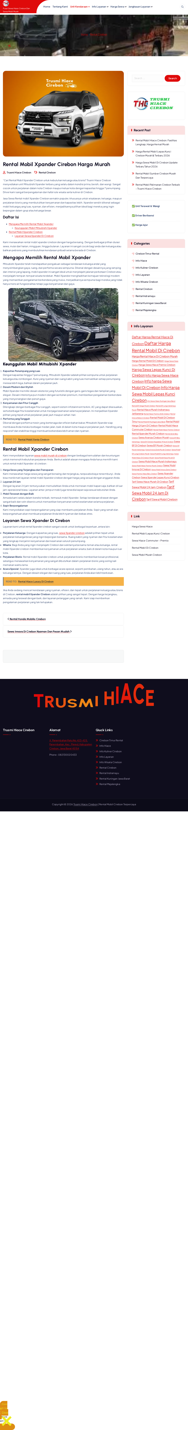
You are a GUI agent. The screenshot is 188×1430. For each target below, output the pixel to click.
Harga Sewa (117, 6)
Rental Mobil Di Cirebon (145, 547)
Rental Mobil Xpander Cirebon (26, 231)
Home (46, 6)
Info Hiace (141, 260)
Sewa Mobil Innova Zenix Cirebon (163, 469)
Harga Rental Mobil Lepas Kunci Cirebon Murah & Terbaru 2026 (153, 153)
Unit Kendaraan (79, 6)
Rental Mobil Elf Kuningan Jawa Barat (152, 422)
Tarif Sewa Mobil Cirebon (161, 499)
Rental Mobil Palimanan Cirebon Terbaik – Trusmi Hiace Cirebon (158, 186)
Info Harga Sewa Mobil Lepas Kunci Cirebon (156, 394)
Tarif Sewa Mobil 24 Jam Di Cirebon (153, 493)
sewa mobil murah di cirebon (50, 455)
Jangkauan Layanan (139, 6)
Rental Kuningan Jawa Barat (151, 303)
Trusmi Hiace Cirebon (85, 804)
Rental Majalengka (146, 310)
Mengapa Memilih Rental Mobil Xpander (31, 223)
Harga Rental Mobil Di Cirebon (148, 360)
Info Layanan (99, 6)
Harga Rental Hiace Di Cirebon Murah (155, 356)
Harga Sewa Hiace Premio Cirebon (157, 364)
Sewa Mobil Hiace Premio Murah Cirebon (147, 465)
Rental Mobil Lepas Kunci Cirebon (151, 533)
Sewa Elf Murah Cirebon (159, 445)
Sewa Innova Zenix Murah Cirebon (158, 450)
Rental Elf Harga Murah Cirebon (144, 406)
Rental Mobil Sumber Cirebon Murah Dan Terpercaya (156, 175)
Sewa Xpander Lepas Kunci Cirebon (160, 477)
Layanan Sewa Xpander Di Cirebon (34, 235)
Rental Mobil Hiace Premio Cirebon (166, 430)
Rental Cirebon (98, 34)
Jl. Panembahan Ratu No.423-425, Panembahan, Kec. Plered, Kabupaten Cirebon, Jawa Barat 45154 (70, 744)
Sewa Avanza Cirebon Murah (154, 437)
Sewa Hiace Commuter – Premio (150, 540)
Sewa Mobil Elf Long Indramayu (162, 454)
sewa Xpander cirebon (72, 532)
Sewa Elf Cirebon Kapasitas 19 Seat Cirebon (157, 442)
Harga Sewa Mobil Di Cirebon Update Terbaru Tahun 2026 (157, 164)
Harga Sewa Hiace (142, 526)
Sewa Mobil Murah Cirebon (147, 554)
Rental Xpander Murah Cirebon (148, 433)
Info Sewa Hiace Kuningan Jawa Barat (161, 401)
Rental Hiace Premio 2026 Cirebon (157, 414)
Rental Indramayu (145, 296)
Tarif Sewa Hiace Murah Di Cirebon (150, 481)
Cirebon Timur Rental (147, 253)
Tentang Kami (60, 6)
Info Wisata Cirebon (147, 281)
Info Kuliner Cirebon (147, 267)
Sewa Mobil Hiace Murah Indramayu (158, 461)
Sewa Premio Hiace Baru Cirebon (144, 474)
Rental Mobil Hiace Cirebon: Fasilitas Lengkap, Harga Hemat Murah (156, 142)
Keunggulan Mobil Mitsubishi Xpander (36, 227)
